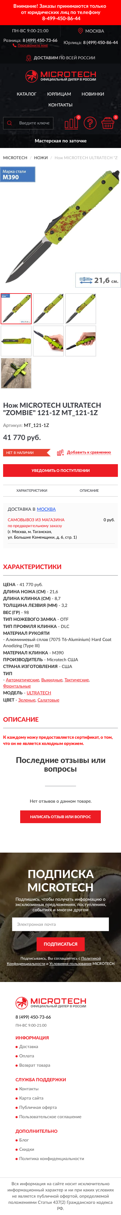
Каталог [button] (27, 94)
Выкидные (51, 680)
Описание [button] (89, 490)
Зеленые (26, 700)
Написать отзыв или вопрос (60, 817)
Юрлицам (59, 94)
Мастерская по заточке (61, 141)
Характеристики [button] (31, 490)
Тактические (77, 680)
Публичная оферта (38, 1107)
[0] (107, 123)
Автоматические (22, 680)
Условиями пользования (70, 964)
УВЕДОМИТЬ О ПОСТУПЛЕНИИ (61, 471)
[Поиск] (9, 123)
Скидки (26, 1150)
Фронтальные (17, 686)
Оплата (26, 1056)
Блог (24, 1140)
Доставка (28, 1047)
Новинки (93, 94)
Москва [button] (46, 509)
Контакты (60, 105)
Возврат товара (34, 1066)
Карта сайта (31, 1098)
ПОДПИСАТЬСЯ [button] (61, 944)
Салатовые (48, 700)
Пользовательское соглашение (50, 1117)
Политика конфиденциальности (51, 1159)
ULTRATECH (39, 693)
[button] (30, 45)
